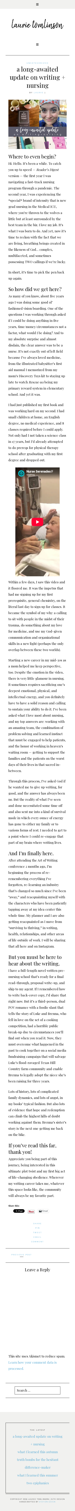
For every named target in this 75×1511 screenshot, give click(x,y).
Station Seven (47, 1502)
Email (37, 1237)
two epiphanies (38, 1483)
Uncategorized (37, 63)
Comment (37, 1242)
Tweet (37, 1232)
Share (37, 1224)
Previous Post (21, 1255)
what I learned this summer (37, 1475)
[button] (37, 4)
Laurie (39, 93)
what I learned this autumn (38, 1452)
